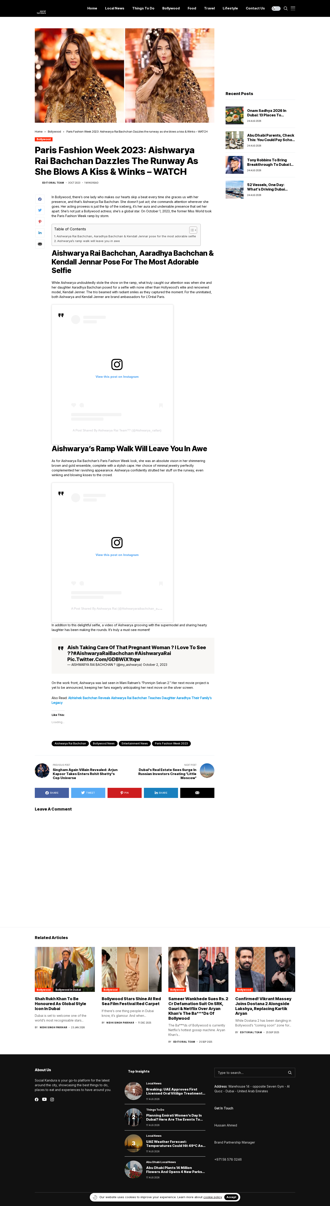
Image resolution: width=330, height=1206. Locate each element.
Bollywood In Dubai (68, 989)
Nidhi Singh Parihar (53, 1027)
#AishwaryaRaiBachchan (103, 653)
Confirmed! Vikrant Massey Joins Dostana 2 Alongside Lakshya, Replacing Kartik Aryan (263, 1006)
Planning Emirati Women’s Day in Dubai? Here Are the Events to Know (174, 1119)
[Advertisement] (260, 56)
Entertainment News (135, 743)
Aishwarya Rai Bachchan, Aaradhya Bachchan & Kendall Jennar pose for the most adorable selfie (126, 236)
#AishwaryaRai (153, 653)
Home (38, 131)
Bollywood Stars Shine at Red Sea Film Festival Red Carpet (131, 1001)
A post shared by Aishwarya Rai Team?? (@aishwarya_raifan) (117, 430)
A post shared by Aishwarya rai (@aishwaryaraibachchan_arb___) (119, 608)
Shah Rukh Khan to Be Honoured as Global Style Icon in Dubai (60, 1003)
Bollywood (54, 131)
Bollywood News (104, 743)
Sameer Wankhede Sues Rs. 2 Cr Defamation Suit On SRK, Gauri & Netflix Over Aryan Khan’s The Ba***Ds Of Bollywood (198, 1008)
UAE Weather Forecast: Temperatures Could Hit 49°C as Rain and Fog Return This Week (174, 1145)
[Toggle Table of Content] (191, 230)
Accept (231, 1197)
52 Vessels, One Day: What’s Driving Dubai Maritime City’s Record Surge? (267, 191)
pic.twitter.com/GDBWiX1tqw (103, 659)
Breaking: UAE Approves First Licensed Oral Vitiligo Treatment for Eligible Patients (174, 1093)
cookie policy (212, 1197)
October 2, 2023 (155, 664)
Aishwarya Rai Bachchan (70, 743)
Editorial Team (53, 182)
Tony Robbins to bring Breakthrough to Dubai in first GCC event (270, 164)
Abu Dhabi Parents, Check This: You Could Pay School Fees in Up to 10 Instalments (271, 142)
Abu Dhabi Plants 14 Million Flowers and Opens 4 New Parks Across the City (174, 1172)
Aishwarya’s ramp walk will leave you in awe (88, 241)
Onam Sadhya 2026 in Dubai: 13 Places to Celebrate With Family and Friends (271, 117)
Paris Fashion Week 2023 (171, 743)
